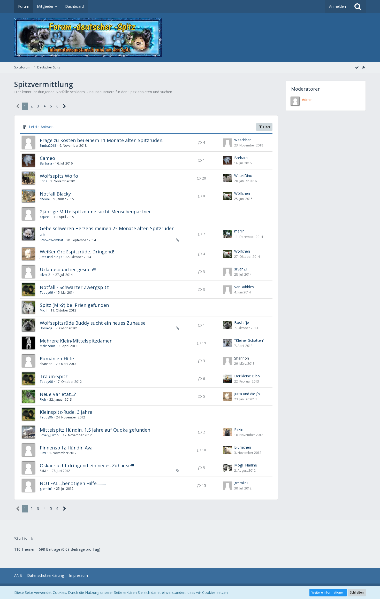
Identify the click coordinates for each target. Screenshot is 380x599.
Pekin (238, 429)
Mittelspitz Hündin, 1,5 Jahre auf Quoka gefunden (95, 430)
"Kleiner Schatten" (249, 340)
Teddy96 (46, 292)
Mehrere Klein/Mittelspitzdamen (76, 341)
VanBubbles (244, 286)
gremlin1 (46, 488)
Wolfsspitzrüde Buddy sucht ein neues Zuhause (93, 323)
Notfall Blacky (55, 194)
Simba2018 (48, 145)
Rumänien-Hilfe (57, 358)
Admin (307, 99)
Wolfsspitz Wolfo (59, 176)
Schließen (357, 592)
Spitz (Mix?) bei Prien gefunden (74, 305)
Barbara (46, 163)
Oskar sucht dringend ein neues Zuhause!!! (87, 465)
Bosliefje (46, 328)
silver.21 (46, 275)
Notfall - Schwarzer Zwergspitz (74, 287)
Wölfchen (242, 193)
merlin (239, 231)
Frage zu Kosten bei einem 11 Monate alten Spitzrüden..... (104, 140)
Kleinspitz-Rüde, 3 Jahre (66, 412)
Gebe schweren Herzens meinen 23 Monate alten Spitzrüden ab (107, 231)
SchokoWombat (51, 240)
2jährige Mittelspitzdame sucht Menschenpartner (95, 211)
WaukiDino (243, 175)
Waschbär (242, 139)
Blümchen (242, 447)
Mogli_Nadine (245, 465)
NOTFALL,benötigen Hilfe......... (73, 483)
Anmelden (337, 6)
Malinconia (48, 346)
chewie (45, 199)
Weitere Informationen (328, 592)
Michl (43, 310)
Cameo (47, 158)
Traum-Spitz (54, 376)
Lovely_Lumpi (49, 435)
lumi (43, 453)
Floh (43, 399)
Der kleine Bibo (247, 376)
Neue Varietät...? (58, 394)
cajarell (45, 217)
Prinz (43, 181)
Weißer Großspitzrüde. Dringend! (77, 251)
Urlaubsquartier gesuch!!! (68, 269)
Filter (266, 127)
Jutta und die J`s (51, 257)
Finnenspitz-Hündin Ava (66, 448)
